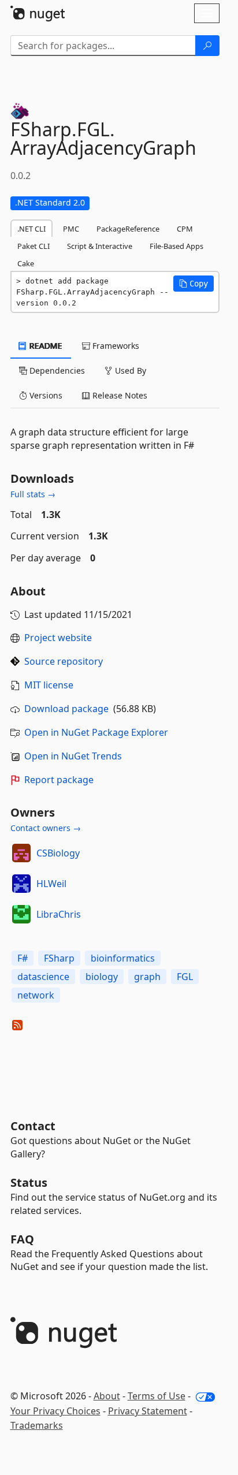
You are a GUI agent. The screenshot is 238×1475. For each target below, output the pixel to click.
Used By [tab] (129, 370)
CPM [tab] (185, 229)
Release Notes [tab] (118, 395)
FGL (185, 976)
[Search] (207, 45)
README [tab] (44, 345)
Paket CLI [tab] (33, 246)
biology (101, 976)
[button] (193, 283)
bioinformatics (123, 958)
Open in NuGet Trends (73, 756)
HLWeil (51, 883)
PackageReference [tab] (127, 229)
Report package (59, 779)
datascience (43, 976)
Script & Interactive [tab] (99, 246)
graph (147, 976)
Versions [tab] (44, 395)
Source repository (63, 661)
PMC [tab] (71, 229)
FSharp (59, 958)
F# (22, 958)
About (107, 1396)
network (35, 995)
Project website (58, 637)
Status (28, 1182)
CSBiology (58, 853)
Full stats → (32, 494)
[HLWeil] (21, 883)
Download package (66, 708)
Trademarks (36, 1425)
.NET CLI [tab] (31, 229)
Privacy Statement (147, 1411)
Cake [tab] (25, 263)
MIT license (48, 685)
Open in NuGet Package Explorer (96, 732)
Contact (32, 1126)
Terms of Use (156, 1396)
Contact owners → (45, 827)
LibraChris (58, 914)
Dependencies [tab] (56, 370)
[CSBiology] (21, 853)
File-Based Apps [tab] (176, 246)
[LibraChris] (21, 914)
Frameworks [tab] (114, 345)
